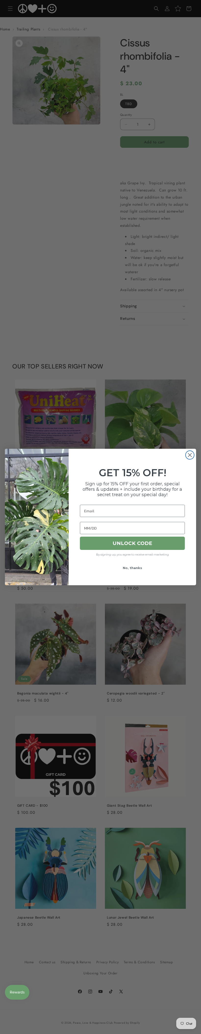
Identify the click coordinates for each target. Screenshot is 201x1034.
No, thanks (132, 568)
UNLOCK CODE (132, 543)
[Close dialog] (190, 455)
